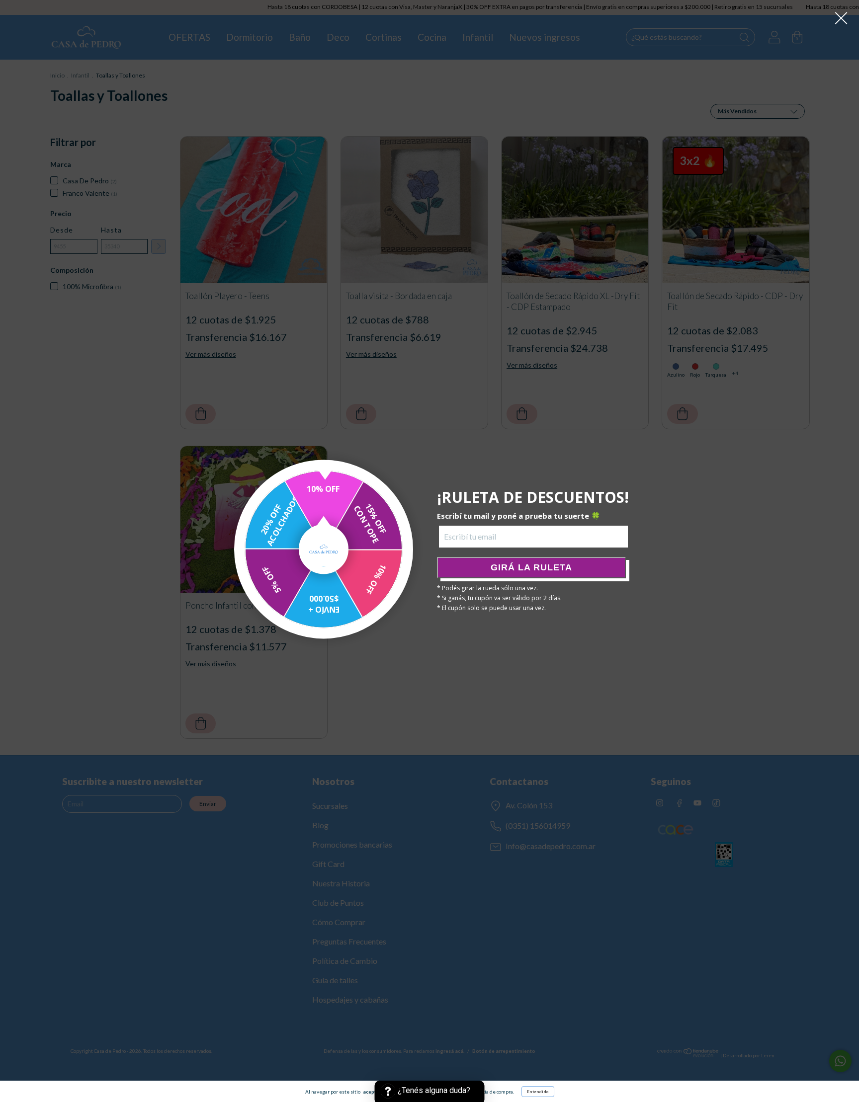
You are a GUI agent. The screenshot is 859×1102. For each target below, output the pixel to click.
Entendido (538, 1091)
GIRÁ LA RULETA (531, 567)
